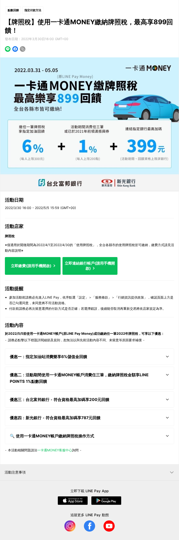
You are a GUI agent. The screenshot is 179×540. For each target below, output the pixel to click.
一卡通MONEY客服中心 (54, 450)
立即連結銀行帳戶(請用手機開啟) (90, 266)
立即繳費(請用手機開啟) (31, 265)
